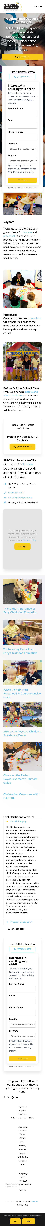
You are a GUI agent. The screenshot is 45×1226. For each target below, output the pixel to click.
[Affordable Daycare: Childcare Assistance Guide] (22, 714)
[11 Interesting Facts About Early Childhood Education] (22, 632)
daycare (27, 232)
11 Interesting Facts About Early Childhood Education (20, 651)
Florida (28, 464)
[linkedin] (17, 1098)
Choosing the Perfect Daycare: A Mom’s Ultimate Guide (20, 778)
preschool (9, 236)
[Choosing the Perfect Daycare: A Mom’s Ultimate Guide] (22, 756)
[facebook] (4, 1098)
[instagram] (13, 1098)
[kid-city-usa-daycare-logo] (12, 3)
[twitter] (8, 1098)
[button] (22, 821)
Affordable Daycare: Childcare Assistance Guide (22, 733)
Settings (38, 1216)
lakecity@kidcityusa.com (20, 497)
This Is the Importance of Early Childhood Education (20, 610)
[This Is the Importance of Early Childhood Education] (22, 591)
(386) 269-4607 (16, 492)
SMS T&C (35, 1201)
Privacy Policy (29, 540)
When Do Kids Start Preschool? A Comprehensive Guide (22, 693)
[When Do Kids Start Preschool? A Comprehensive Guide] (22, 672)
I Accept (22, 546)
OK (15, 1221)
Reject (29, 1221)
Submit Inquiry (22, 180)
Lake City (30, 45)
